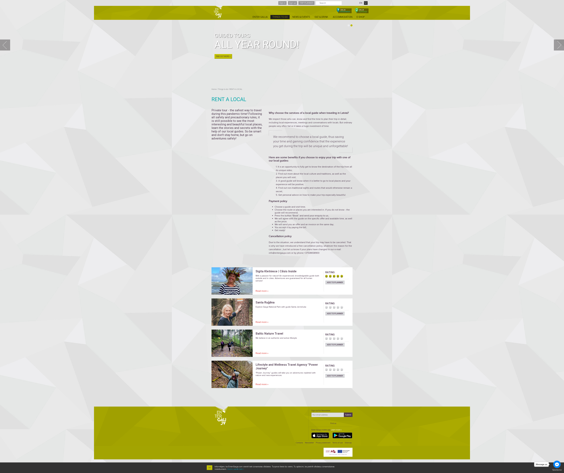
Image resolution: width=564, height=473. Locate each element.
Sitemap (348, 443)
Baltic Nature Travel (269, 333)
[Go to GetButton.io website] (557, 470)
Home (214, 89)
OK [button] (209, 468)
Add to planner (335, 282)
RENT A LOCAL (235, 89)
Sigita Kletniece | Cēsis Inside (276, 271)
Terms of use (337, 443)
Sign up (292, 3)
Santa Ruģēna (265, 302)
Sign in (282, 3)
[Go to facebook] (557, 464)
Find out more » (223, 56)
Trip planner (306, 3)
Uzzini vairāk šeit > (235, 469)
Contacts (299, 443)
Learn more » (336, 430)
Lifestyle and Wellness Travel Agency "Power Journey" (287, 366)
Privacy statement (323, 443)
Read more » (262, 290)
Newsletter (309, 443)
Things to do (223, 89)
